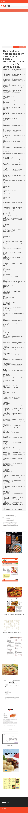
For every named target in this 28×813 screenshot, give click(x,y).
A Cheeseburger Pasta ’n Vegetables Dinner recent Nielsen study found (14, 615)
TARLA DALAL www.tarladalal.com (10, 676)
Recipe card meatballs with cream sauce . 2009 (11, 774)
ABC (5, 5)
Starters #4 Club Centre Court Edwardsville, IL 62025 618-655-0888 (14, 660)
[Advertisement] (14, 29)
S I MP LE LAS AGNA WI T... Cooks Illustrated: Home (12, 703)
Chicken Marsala (10, 745)
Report (16, 46)
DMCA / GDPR (12, 811)
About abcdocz (5, 811)
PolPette (10, 729)
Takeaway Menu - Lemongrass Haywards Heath (11, 790)
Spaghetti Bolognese (10, 583)
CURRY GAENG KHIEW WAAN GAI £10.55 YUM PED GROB (12, 632)
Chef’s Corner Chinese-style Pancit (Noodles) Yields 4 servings (14, 554)
